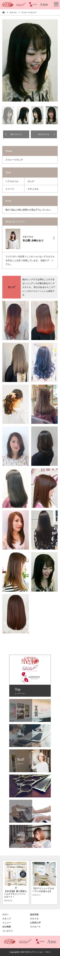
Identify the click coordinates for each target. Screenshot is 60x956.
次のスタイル (43, 134)
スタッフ (6, 918)
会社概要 (6, 926)
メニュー (6, 922)
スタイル (13, 12)
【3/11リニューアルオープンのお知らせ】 (43, 890)
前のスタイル (16, 134)
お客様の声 (35, 922)
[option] (30, 60)
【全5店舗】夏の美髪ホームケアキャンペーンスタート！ (15, 894)
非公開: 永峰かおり (33, 239)
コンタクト (7, 930)
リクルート (35, 926)
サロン (5, 914)
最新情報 (34, 914)
